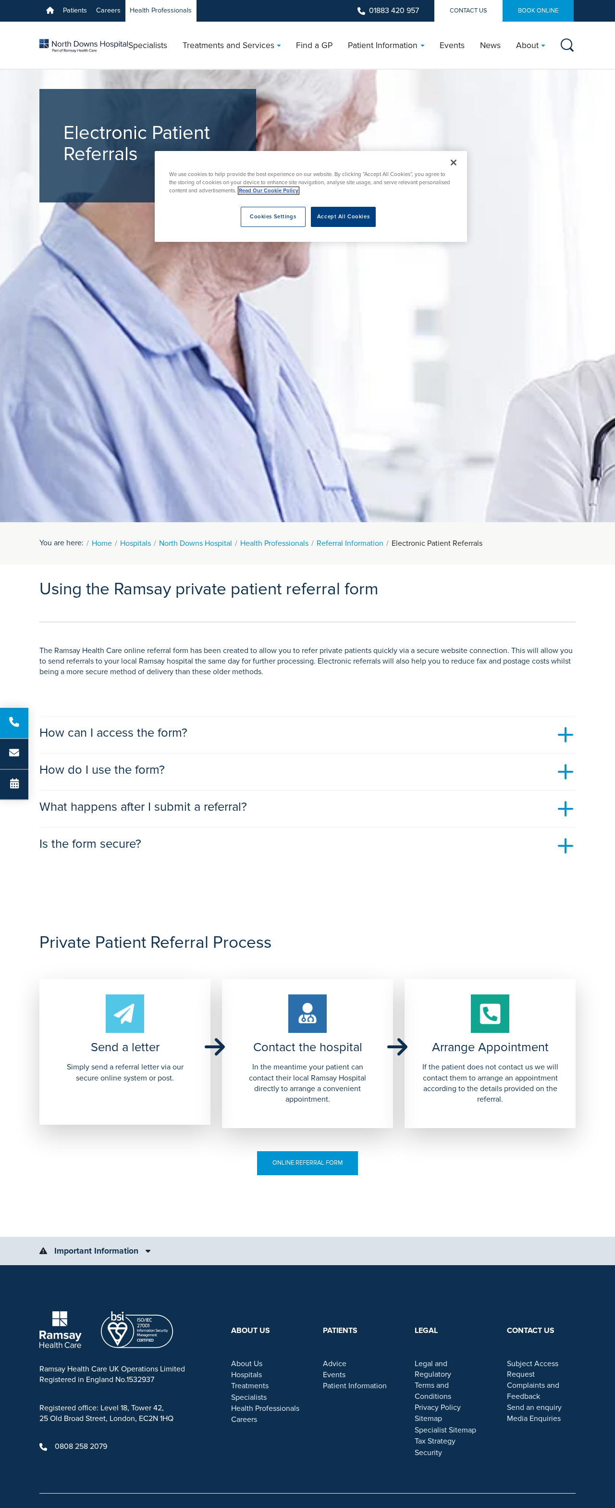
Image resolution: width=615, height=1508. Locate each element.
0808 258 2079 (81, 1446)
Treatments (250, 1386)
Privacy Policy (438, 1407)
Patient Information (355, 1386)
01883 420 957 (394, 10)
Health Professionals (161, 10)
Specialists (249, 1397)
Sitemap (428, 1418)
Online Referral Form (307, 1163)
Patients (75, 10)
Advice (334, 1364)
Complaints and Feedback (533, 1391)
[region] (311, 196)
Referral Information (350, 543)
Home (102, 543)
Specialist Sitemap (445, 1430)
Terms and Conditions (433, 1391)
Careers (108, 10)
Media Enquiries (534, 1418)
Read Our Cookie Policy (268, 191)
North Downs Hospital (195, 543)
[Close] (453, 162)
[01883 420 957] (14, 723)
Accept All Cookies (343, 217)
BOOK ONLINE (538, 10)
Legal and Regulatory (433, 1369)
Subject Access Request (532, 1369)
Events (334, 1375)
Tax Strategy (435, 1441)
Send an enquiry (534, 1407)
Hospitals (135, 543)
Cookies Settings (273, 217)
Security (428, 1453)
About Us (246, 1364)
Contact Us (468, 10)
